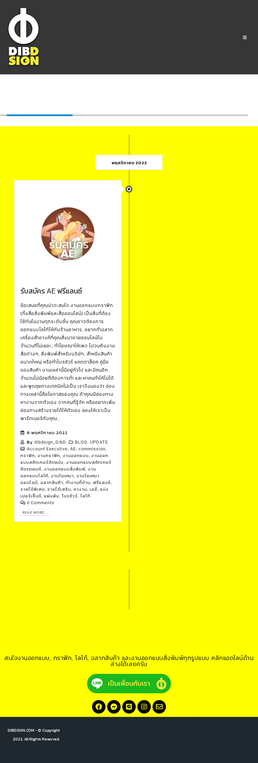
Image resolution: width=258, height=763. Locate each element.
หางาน (80, 489)
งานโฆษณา (62, 475)
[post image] (67, 233)
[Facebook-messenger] (114, 707)
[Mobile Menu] (245, 37)
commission (92, 448)
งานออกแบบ (76, 455)
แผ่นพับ (51, 495)
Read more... (35, 512)
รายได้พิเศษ (32, 489)
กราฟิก (27, 455)
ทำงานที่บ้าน (78, 482)
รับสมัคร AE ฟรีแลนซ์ (51, 291)
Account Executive (47, 448)
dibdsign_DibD (50, 442)
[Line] (129, 707)
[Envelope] (159, 707)
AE (73, 448)
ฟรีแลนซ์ (102, 482)
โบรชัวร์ (70, 495)
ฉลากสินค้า (51, 482)
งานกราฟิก (49, 455)
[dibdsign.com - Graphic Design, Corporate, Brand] (23, 37)
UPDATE (99, 442)
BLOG (81, 442)
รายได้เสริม (59, 489)
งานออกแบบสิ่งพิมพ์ (64, 469)
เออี (93, 489)
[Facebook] (98, 707)
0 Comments (40, 502)
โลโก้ (85, 495)
